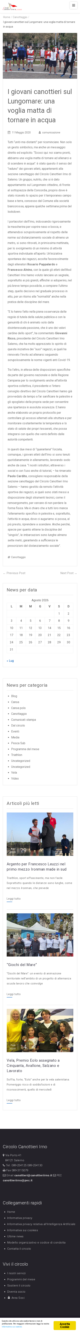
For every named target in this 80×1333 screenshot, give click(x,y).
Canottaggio (20, 17)
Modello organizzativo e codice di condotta (36, 1242)
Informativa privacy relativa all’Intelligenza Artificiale (41, 1224)
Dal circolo (18, 725)
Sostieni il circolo (19, 1285)
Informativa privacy (19, 1218)
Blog (14, 696)
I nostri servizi (16, 1273)
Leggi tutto (14, 898)
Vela (14, 772)
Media (15, 737)
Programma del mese (25, 749)
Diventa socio (16, 1291)
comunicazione (51, 132)
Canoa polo (18, 708)
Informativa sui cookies (22, 1230)
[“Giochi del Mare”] (40, 934)
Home (11, 1212)
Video (15, 778)
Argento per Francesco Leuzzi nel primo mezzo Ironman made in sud (37, 866)
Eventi (15, 731)
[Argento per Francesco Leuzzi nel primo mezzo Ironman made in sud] (40, 834)
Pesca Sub (18, 743)
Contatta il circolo (19, 1248)
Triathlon (16, 755)
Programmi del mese (21, 1279)
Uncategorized (20, 761)
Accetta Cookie (65, 1325)
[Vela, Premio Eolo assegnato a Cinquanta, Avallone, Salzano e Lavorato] (40, 1030)
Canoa (15, 702)
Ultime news (15, 1236)
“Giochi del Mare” (22, 964)
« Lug (10, 660)
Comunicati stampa (23, 719)
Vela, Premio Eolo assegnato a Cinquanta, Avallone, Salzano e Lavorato (33, 1065)
